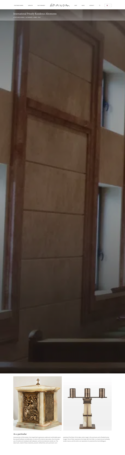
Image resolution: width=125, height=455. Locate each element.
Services (30, 5)
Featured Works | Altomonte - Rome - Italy (27, 17)
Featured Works (18, 5)
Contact (91, 5)
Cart (75, 5)
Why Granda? (41, 5)
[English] (108, 5)
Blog (83, 5)
